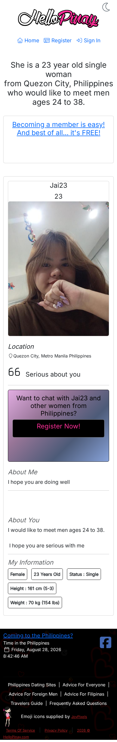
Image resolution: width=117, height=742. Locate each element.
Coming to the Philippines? (38, 635)
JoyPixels (79, 716)
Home (31, 40)
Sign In (91, 40)
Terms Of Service (20, 730)
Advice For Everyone (84, 684)
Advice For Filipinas (84, 694)
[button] (106, 7)
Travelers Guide (27, 703)
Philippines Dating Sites (32, 684)
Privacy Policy (56, 730)
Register (61, 40)
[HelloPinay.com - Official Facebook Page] (105, 645)
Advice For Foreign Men (33, 694)
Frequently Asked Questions (78, 703)
